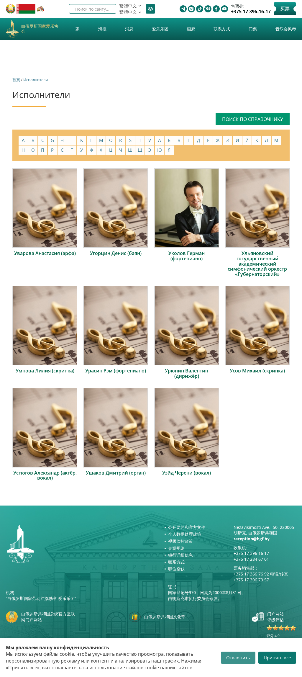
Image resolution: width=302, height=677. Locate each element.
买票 (285, 8)
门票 (253, 29)
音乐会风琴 (285, 29)
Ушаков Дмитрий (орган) (116, 473)
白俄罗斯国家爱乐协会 (39, 29)
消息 (129, 29)
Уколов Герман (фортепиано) (186, 256)
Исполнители (35, 79)
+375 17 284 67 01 (251, 559)
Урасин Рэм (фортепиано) (115, 370)
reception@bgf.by (252, 539)
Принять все (277, 657)
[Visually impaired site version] (150, 9)
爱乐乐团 (160, 29)
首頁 (16, 79)
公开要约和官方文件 (186, 527)
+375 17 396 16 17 (251, 553)
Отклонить (238, 657)
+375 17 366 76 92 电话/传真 (261, 574)
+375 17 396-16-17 (251, 11)
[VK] (207, 8)
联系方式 (222, 29)
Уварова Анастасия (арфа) (45, 253)
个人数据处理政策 (184, 534)
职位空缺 (176, 569)
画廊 (191, 29)
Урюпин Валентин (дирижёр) (186, 373)
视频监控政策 (180, 541)
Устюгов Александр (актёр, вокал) (45, 475)
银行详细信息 (180, 555)
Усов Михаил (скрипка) (257, 370)
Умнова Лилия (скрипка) (45, 370)
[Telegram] (183, 8)
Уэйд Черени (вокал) (186, 473)
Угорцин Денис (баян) (116, 253)
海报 (102, 29)
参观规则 (176, 548)
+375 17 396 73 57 (251, 580)
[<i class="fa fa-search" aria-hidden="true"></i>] (106, 8)
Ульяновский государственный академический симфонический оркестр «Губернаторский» (257, 263)
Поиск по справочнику (252, 119)
